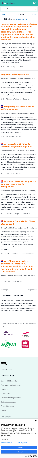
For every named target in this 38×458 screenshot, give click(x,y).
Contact (4, 410)
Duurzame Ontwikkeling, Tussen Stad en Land (18, 222)
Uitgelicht (4, 389)
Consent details (6, 442)
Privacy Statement (7, 406)
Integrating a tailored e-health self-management (17, 108)
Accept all (19, 448)
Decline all (19, 452)
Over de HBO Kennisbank (10, 381)
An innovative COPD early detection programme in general (17, 145)
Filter (3, 14)
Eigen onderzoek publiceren (11, 385)
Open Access (5, 393)
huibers (18, 19)
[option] (19, 339)
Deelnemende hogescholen (11, 398)
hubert (24, 19)
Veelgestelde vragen (8, 402)
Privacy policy (23, 442)
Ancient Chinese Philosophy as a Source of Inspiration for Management (18, 184)
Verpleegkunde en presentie (15, 74)
